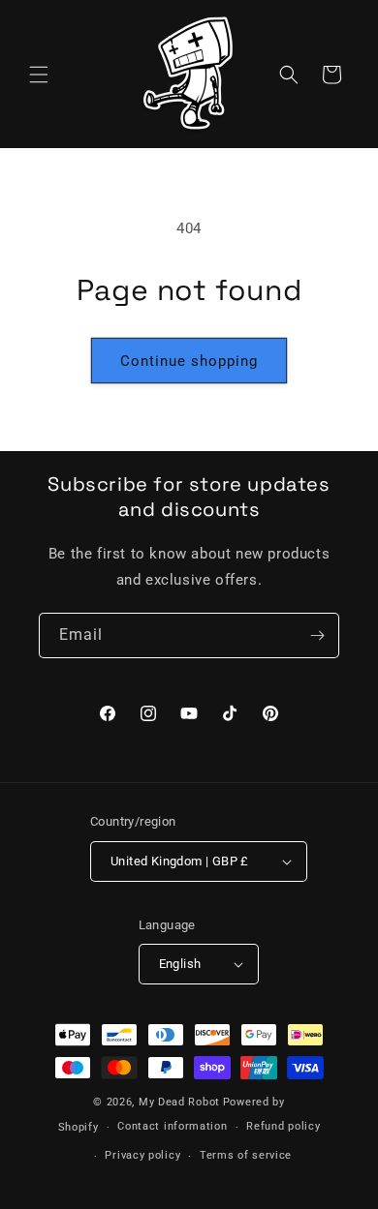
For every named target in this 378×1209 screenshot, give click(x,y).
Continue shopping (189, 361)
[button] (38, 74)
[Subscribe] (317, 635)
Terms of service (246, 1155)
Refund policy (283, 1126)
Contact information (172, 1126)
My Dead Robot (179, 1102)
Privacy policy (142, 1155)
